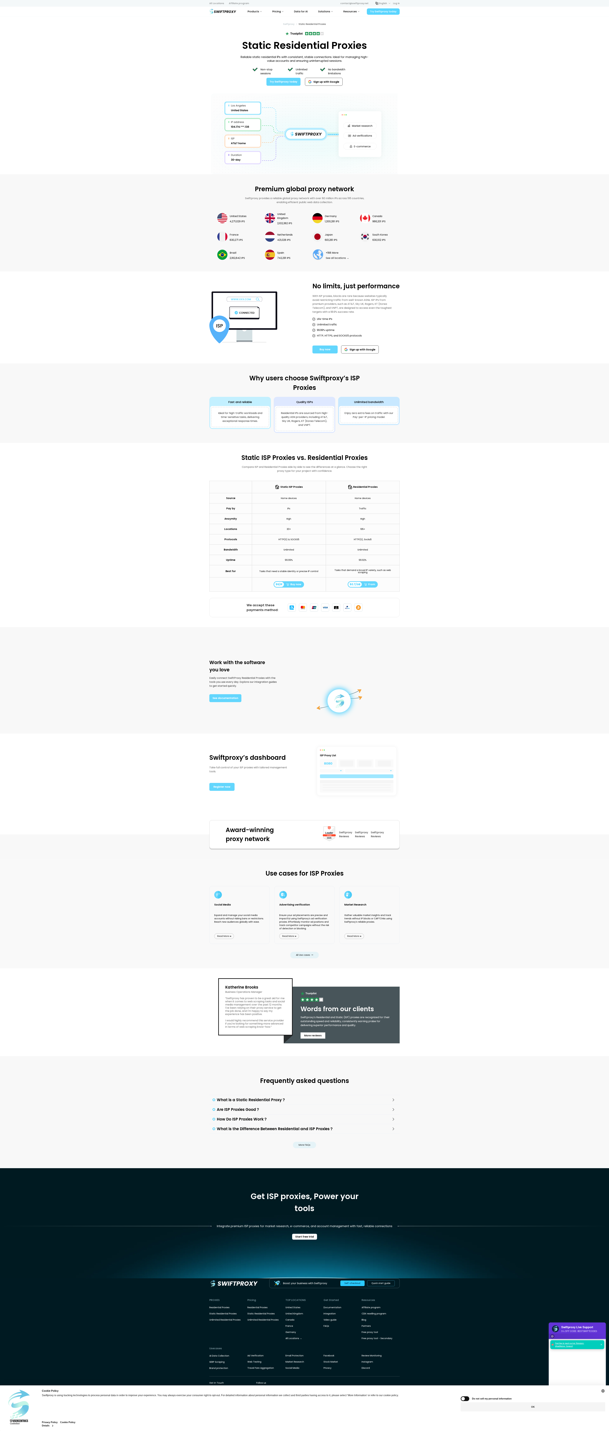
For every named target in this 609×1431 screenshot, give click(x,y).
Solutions (324, 11)
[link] (289, 24)
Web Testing (254, 1361)
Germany (290, 1332)
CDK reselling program (374, 1313)
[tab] (304, 1100)
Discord (366, 1368)
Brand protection (218, 1368)
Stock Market (331, 1361)
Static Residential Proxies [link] (312, 24)
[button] (383, 3)
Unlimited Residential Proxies (225, 1319)
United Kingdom (294, 1313)
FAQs (326, 1326)
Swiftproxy (289, 24)
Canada (289, 1319)
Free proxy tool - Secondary (377, 1338)
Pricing (276, 11)
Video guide (330, 1319)
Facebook (329, 1355)
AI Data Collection (219, 1355)
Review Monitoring (372, 1355)
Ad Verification (255, 1355)
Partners (366, 1326)
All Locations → (293, 1338)
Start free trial (304, 1237)
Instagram (367, 1361)
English (383, 3)
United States (292, 1307)
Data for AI (301, 11)
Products (253, 11)
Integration (330, 1313)
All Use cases (303, 955)
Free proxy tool (370, 1332)
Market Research (294, 1361)
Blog (364, 1319)
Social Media (292, 1368)
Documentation (332, 1307)
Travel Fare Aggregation (260, 1368)
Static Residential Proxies (223, 1313)
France (289, 1326)
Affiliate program (371, 1307)
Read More (223, 936)
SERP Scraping (217, 1362)
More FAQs (304, 1144)
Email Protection (294, 1355)
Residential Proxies (219, 1307)
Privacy (327, 1368)
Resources (350, 11)
